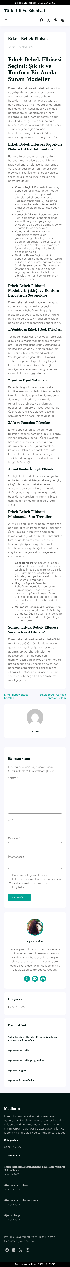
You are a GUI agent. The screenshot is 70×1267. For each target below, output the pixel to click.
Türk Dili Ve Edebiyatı (25, 10)
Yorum (13, 777)
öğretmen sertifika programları (26, 1060)
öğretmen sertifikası (19, 1050)
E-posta (14, 838)
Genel (11, 1007)
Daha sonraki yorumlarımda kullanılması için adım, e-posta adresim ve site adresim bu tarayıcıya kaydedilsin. (36, 881)
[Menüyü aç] (6, 20)
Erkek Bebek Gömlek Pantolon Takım (52, 696)
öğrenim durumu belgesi (22, 1080)
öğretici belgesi (17, 1070)
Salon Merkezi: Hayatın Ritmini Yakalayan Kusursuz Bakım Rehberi (33, 1038)
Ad (10, 820)
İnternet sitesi (16, 856)
